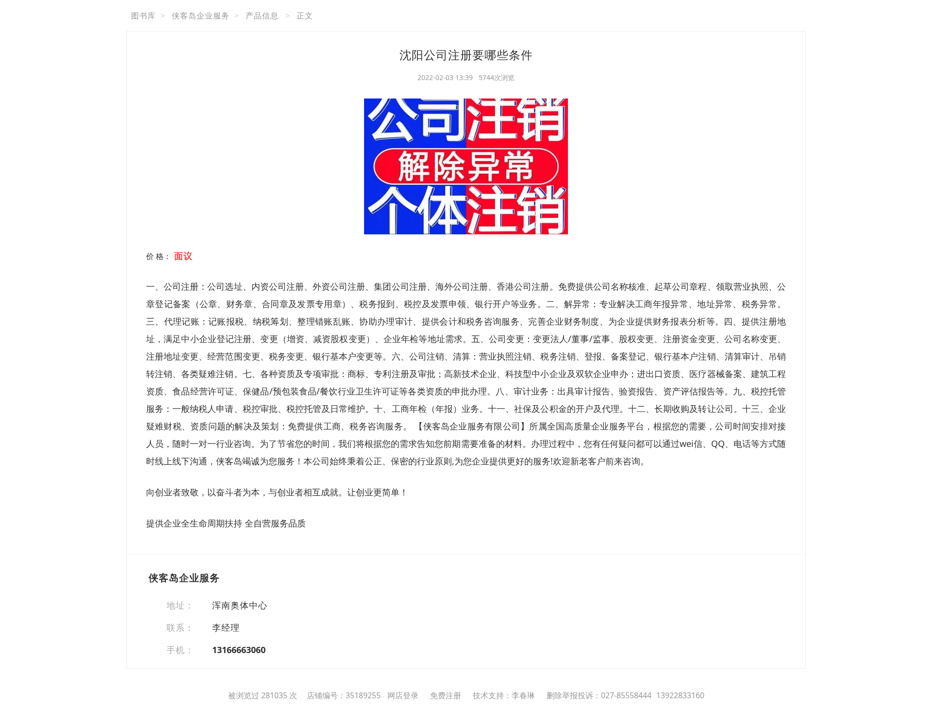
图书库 (143, 15)
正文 (305, 15)
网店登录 (402, 695)
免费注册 (445, 695)
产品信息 (262, 15)
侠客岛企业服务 (201, 15)
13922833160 (680, 695)
